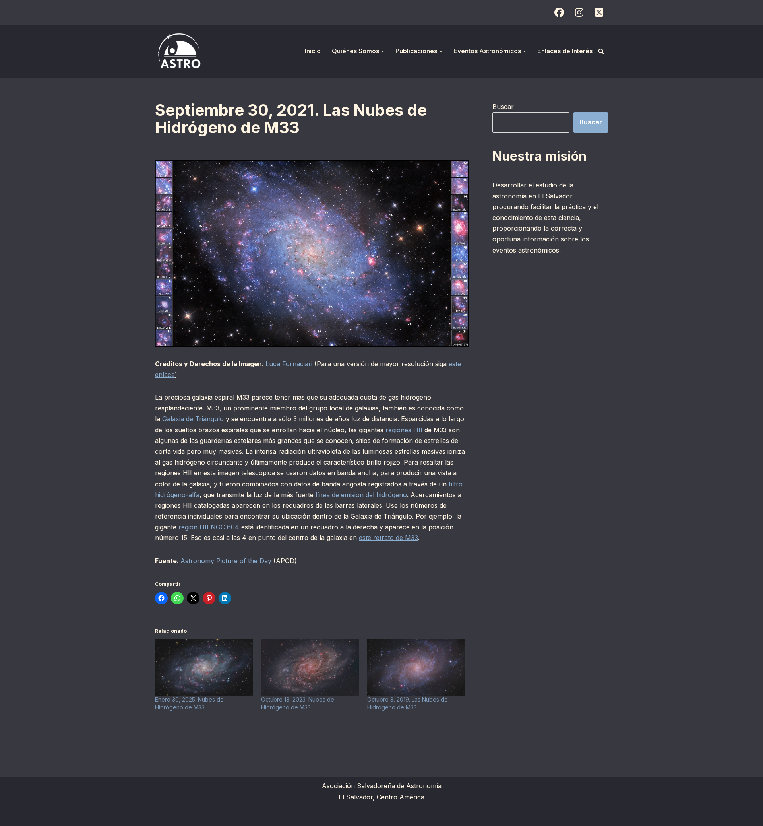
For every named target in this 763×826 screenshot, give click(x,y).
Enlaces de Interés (565, 51)
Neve (163, 816)
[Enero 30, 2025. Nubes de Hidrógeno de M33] (204, 667)
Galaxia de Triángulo (193, 419)
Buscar (503, 107)
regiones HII (403, 430)
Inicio (313, 51)
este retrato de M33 (388, 538)
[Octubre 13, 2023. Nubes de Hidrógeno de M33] (310, 667)
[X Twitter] (599, 12)
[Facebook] (559, 12)
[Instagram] (579, 12)
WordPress (252, 816)
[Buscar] (601, 51)
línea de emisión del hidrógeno (361, 495)
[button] (382, 51)
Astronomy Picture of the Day (225, 561)
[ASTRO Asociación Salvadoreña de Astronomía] (179, 51)
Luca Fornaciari (288, 364)
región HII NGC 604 (208, 527)
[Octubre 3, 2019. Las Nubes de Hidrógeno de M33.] (416, 667)
